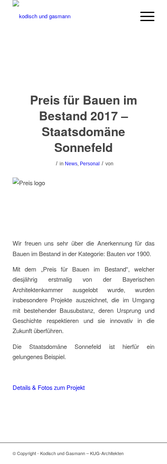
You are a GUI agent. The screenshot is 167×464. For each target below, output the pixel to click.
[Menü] (143, 16)
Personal (90, 164)
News (71, 164)
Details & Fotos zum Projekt (49, 387)
